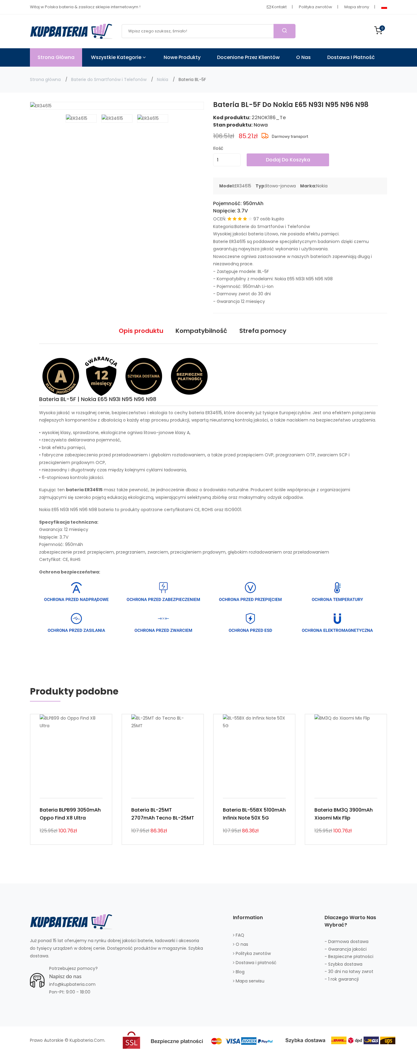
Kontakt (279, 7)
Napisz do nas (65, 976)
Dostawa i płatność (351, 57)
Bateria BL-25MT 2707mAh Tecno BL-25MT (162, 813)
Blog (239, 972)
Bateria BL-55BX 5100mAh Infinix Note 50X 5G (254, 813)
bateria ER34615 (205, 413)
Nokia (162, 79)
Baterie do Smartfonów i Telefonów (109, 79)
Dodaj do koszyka (288, 159)
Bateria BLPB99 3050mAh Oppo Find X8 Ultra (70, 813)
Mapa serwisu (249, 981)
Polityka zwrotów (315, 7)
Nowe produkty (182, 57)
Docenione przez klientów (248, 57)
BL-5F (263, 271)
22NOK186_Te (269, 117)
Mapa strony (356, 7)
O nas (303, 57)
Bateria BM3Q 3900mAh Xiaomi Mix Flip (343, 813)
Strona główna (45, 79)
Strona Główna (56, 57)
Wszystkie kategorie (117, 57)
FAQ (239, 935)
